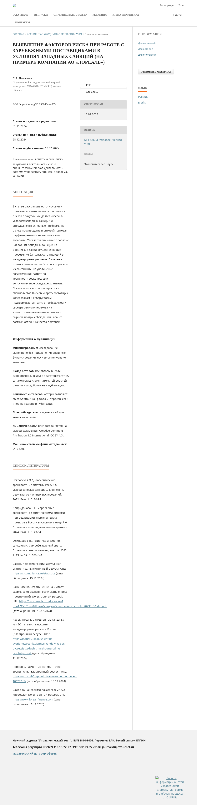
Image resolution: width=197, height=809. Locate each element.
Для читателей (146, 43)
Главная (18, 34)
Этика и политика (125, 14)
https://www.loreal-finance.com (33, 699)
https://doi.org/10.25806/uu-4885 (37, 104)
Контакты (22, 22)
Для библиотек (147, 54)
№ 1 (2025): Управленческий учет (60, 34)
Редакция (100, 14)
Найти (177, 15)
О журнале (20, 14)
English (143, 102)
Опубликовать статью (70, 14)
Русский (143, 97)
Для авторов (145, 49)
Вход (181, 5)
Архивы (32, 34)
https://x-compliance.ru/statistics (34, 573)
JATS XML (91, 91)
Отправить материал (156, 71)
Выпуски (41, 14)
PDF (88, 85)
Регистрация (167, 5)
